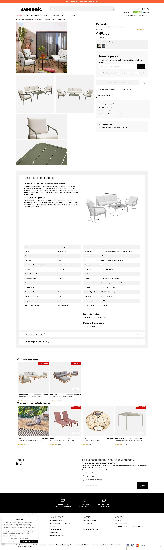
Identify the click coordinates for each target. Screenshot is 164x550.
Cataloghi (56, 15)
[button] (3, 544)
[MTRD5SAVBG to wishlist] (143, 82)
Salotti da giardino (38, 19)
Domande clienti (125, 89)
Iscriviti (143, 486)
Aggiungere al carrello (117, 83)
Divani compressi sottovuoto (90, 529)
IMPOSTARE (10, 541)
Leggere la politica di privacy (9, 536)
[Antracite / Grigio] (103, 46)
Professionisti (143, 15)
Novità (26, 15)
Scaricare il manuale (91, 326)
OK (141, 66)
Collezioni (73, 15)
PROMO (19, 15)
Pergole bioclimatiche (36, 15)
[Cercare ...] (113, 8)
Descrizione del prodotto (106, 89)
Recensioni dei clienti (104, 95)
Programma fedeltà (131, 15)
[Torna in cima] (160, 546)
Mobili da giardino (27, 19)
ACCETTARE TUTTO (29, 541)
